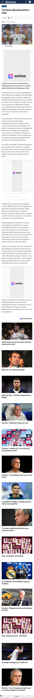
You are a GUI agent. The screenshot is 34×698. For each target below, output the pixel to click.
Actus (4, 6)
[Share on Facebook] (6, 17)
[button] (3, 2)
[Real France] (11, 2)
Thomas (3, 22)
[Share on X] (8, 17)
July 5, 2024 (7, 202)
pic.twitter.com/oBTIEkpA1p (12, 196)
